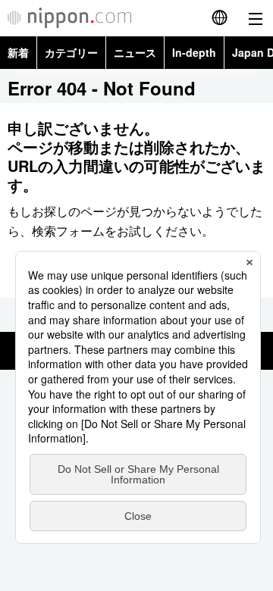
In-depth (194, 52)
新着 (18, 52)
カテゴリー (71, 52)
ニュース (135, 52)
